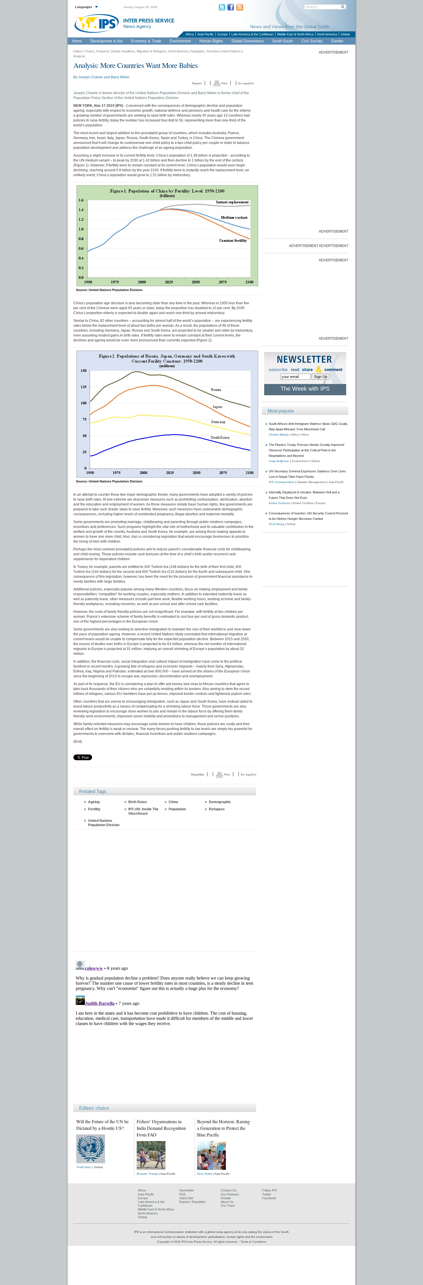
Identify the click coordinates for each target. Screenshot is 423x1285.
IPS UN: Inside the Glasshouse (143, 811)
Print (223, 83)
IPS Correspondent (281, 482)
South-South (282, 41)
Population (197, 51)
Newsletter (186, 1190)
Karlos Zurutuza (279, 503)
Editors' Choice (83, 51)
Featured (102, 51)
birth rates (137, 802)
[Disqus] (164, 1030)
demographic (220, 802)
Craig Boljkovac (279, 461)
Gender (337, 41)
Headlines (128, 51)
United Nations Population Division (103, 823)
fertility (94, 809)
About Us (227, 1202)
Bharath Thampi (147, 1173)
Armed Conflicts (302, 503)
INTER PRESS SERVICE (148, 21)
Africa (190, 34)
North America (327, 34)
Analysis (79, 56)
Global (345, 34)
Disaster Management (311, 482)
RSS (182, 1194)
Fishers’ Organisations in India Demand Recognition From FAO (161, 1128)
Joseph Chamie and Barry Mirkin (103, 77)
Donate (226, 1198)
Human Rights (211, 41)
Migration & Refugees (152, 51)
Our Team (228, 1205)
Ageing (94, 802)
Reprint (197, 83)
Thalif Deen (84, 1167)
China (173, 802)
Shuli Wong (276, 524)
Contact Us (229, 1190)
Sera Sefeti (204, 1173)
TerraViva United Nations (223, 51)
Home (77, 41)
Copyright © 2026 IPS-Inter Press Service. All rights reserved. (198, 1241)
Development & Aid (106, 41)
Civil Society (312, 41)
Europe (223, 34)
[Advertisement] (164, 890)
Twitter (266, 1194)
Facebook (269, 1198)
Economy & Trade (146, 41)
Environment (180, 41)
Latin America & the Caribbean (252, 34)
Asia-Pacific (205, 34)
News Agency (137, 26)
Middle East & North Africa (295, 34)
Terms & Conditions (253, 1241)
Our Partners (230, 1194)
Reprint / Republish (192, 1202)
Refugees (217, 809)
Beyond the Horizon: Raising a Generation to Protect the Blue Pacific (223, 1128)
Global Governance (248, 41)
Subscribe (186, 1198)
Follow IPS (269, 1190)
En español (246, 83)
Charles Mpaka (279, 434)
